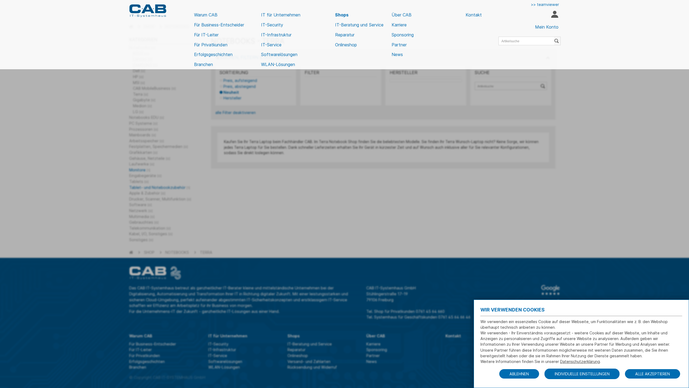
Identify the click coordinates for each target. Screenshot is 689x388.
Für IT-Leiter (206, 34)
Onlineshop (346, 44)
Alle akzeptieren (652, 374)
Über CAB (402, 15)
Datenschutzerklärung (580, 361)
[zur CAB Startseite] (147, 10)
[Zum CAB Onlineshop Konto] (554, 15)
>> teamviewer (545, 4)
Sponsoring (403, 34)
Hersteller (232, 98)
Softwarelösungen (279, 54)
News (397, 54)
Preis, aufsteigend (240, 80)
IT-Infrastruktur (276, 34)
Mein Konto (546, 27)
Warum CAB (205, 15)
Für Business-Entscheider (219, 24)
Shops (342, 15)
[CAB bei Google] (550, 290)
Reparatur (344, 34)
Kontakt (474, 15)
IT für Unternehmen (280, 15)
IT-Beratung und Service (359, 24)
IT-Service (271, 44)
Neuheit (231, 92)
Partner (399, 44)
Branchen (203, 64)
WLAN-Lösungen (278, 64)
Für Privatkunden (210, 44)
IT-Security (272, 24)
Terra (206, 252)
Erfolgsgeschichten (213, 54)
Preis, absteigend (239, 86)
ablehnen (519, 374)
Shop (149, 252)
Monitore (139, 170)
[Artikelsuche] (557, 41)
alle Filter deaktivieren (235, 112)
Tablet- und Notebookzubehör (159, 187)
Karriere (399, 24)
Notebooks (177, 252)
